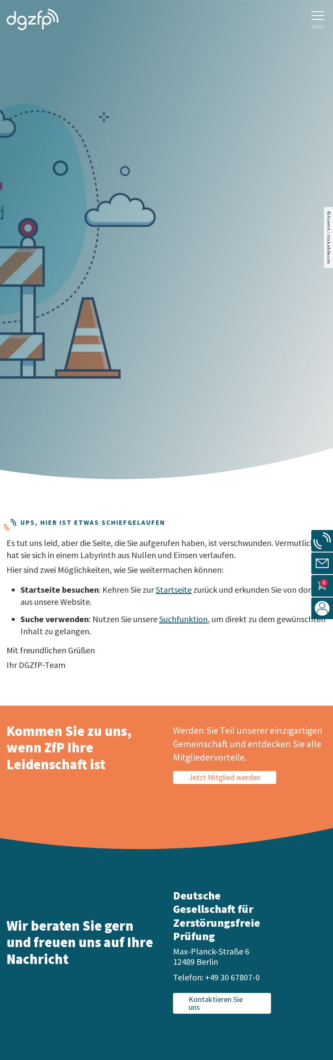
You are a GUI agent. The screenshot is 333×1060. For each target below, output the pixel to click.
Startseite (174, 589)
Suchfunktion (183, 619)
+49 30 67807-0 (232, 977)
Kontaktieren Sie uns (216, 1003)
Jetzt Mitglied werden (225, 777)
